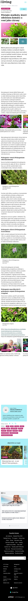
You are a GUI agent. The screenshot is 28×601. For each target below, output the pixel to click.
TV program (15, 538)
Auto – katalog (19, 542)
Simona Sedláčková (5, 12)
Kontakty (16, 571)
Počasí (11, 540)
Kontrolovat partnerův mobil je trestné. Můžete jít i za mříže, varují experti (13, 518)
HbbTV (4, 571)
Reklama (5, 568)
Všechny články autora (15, 411)
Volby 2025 (19, 544)
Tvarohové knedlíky (19, 551)
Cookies (5, 576)
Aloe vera (7, 549)
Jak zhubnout (9, 536)
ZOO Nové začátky (9, 542)
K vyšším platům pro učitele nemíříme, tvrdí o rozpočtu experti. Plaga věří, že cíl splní (12, 504)
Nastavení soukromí (18, 582)
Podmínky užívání (6, 573)
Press (15, 566)
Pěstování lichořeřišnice (17, 549)
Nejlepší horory (7, 538)
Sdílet (23, 9)
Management (16, 564)
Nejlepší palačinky (9, 553)
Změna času (22, 538)
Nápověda (16, 576)
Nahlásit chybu (6, 582)
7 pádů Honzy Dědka (11, 544)
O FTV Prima (5, 564)
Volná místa (5, 566)
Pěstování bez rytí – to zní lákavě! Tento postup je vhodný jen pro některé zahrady (10, 462)
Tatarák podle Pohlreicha (18, 546)
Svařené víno (7, 546)
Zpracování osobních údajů (18, 574)
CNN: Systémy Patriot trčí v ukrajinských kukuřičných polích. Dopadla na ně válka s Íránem (14, 511)
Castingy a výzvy (17, 568)
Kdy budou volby (18, 540)
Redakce (16, 579)
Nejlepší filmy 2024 (17, 536)
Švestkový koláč (19, 553)
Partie (7, 540)
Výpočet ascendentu (9, 551)
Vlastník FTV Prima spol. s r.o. (7, 580)
